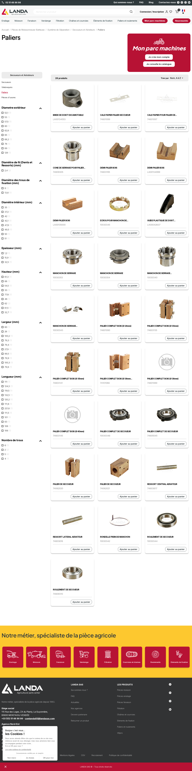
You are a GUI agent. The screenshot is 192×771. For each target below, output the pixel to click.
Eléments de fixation (125, 721)
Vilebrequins (7, 87)
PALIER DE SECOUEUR (63, 484)
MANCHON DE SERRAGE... (159, 273)
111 (7, 381)
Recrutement (97, 755)
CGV (83, 755)
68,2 (8, 139)
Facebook (178, 2)
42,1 (8, 220)
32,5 (8, 262)
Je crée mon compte (159, 57)
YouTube (182, 2)
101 (8, 417)
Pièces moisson (124, 690)
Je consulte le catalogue (158, 64)
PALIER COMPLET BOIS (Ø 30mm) (162, 326)
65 (7, 135)
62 (7, 303)
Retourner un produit (80, 721)
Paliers (5, 92)
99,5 (8, 353)
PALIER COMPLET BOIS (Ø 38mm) (162, 378)
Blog (151, 2)
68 (7, 281)
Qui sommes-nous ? (124, 2)
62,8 (8, 130)
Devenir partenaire (79, 714)
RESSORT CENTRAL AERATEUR (162, 484)
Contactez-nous (167, 2)
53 (7, 117)
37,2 (8, 212)
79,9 (8, 358)
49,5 (8, 229)
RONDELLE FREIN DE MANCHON (115, 537)
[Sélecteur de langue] (184, 11)
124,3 (9, 386)
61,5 (8, 308)
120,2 (9, 399)
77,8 (8, 294)
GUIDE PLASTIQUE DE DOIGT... (161, 220)
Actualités (75, 702)
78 (7, 144)
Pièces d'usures (9, 97)
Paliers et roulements (126, 727)
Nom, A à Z (177, 78)
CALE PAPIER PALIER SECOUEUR (115, 115)
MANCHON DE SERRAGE (64, 273)
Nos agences (76, 708)
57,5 (8, 121)
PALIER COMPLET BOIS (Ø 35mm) (68, 378)
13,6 (8, 192)
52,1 (8, 112)
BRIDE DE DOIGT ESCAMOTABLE (68, 115)
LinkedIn (189, 2)
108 (8, 426)
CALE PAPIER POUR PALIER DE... (162, 115)
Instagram (185, 2)
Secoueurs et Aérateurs (22, 75)
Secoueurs (6, 82)
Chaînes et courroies (126, 714)
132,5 (9, 395)
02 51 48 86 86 (13, 2)
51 (7, 238)
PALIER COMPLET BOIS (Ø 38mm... (116, 378)
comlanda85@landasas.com (40, 718)
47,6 (8, 225)
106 (8, 430)
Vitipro (120, 733)
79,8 (8, 367)
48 (7, 299)
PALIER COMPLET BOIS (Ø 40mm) (68, 431)
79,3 (8, 340)
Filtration (120, 708)
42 (7, 216)
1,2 (7, 253)
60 (7, 126)
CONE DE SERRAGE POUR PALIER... (69, 167)
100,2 (9, 336)
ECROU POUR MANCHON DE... (114, 220)
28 (7, 331)
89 (7, 148)
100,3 (9, 362)
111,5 (8, 413)
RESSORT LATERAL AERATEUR (67, 537)
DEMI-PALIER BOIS (108, 167)
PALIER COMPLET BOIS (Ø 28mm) (115, 326)
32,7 (8, 312)
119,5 (8, 390)
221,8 (9, 408)
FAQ (141, 2)
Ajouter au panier (81, 127)
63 (7, 421)
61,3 (8, 277)
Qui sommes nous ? (79, 690)
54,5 (8, 285)
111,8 (8, 404)
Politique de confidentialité (120, 755)
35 (7, 207)
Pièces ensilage (124, 696)
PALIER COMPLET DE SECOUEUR (115, 431)
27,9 (8, 349)
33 (7, 290)
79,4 (8, 345)
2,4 (8, 170)
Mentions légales (67, 755)
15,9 (8, 257)
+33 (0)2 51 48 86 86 (12, 718)
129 (8, 152)
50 (7, 234)
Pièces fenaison (124, 702)
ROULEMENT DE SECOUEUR (160, 537)
